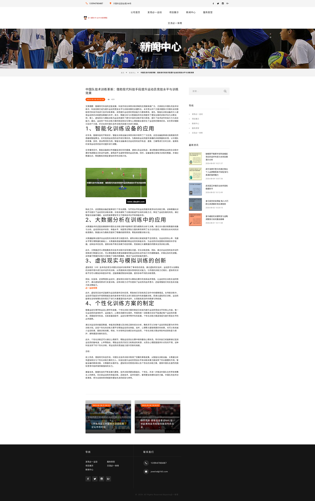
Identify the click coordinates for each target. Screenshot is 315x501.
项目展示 (174, 12)
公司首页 (135, 12)
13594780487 (96, 3)
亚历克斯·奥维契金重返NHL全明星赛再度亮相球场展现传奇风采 (157, 423)
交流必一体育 (175, 23)
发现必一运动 (155, 12)
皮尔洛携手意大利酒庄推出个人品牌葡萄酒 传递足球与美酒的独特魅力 (217, 172)
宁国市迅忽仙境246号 (122, 3)
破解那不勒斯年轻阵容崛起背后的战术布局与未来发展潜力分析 (217, 157)
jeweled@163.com (159, 472)
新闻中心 (191, 12)
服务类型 (208, 12)
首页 (122, 73)
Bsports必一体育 (170, 494)
